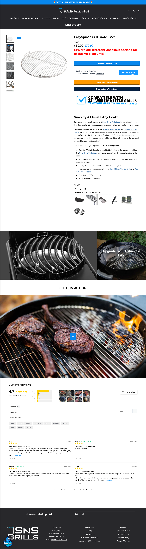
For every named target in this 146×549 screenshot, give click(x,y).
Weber (28, 423)
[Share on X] (80, 189)
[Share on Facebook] (75, 189)
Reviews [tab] (13, 407)
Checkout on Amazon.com (107, 82)
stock (29, 427)
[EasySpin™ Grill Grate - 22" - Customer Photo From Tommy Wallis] (78, 393)
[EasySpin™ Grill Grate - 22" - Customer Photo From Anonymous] (86, 393)
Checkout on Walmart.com (107, 89)
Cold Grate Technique (111, 122)
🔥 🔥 (73, 2)
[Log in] (133, 10)
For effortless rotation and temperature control (121, 260)
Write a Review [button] (130, 392)
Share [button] (13, 458)
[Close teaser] (14, 535)
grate (13, 423)
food (12, 427)
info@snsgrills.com (59, 539)
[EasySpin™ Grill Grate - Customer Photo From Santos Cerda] (86, 399)
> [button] (91, 489)
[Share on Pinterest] (85, 189)
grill (20, 423)
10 (87, 489)
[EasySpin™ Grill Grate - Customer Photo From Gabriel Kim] (70, 399)
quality (56, 423)
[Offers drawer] (138, 10)
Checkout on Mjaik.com (107, 63)
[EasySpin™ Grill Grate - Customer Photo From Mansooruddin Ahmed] (78, 399)
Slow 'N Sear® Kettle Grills (120, 169)
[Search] (129, 10)
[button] (17, 63)
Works (20, 427)
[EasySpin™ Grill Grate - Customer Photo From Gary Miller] (63, 399)
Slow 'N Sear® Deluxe (111, 129)
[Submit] (137, 514)
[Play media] (73, 336)
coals (47, 423)
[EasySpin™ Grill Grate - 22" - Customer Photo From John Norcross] (63, 393)
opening (38, 423)
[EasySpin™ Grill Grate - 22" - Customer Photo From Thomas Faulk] (70, 393)
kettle (65, 423)
